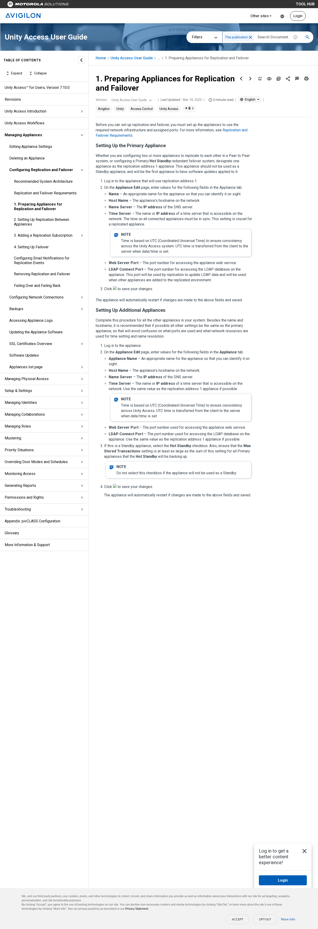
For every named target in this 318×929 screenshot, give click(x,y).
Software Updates (24, 355)
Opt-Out (265, 919)
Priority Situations (19, 450)
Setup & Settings (18, 390)
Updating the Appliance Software (36, 332)
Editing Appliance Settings (30, 146)
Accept (237, 919)
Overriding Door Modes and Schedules (36, 462)
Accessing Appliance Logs (31, 320)
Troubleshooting (18, 509)
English (282, 16)
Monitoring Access (20, 473)
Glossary (12, 533)
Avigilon (104, 109)
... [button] (158, 58)
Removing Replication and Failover (42, 274)
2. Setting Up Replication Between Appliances (41, 221)
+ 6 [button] (187, 108)
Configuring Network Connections (36, 297)
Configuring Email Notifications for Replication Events (41, 260)
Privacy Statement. (137, 908)
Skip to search (122, 5)
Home (101, 58)
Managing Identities (21, 402)
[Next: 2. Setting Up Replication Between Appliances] (250, 78)
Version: (102, 100)
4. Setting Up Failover (31, 247)
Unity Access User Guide (132, 58)
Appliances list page (26, 367)
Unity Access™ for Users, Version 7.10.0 (37, 87)
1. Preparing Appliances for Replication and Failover (38, 206)
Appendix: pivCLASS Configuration (32, 521)
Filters (197, 37)
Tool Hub (305, 4)
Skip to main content (88, 5)
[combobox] (131, 100)
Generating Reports (20, 485)
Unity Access (168, 109)
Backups (16, 309)
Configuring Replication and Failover (41, 170)
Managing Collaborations (25, 414)
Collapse (40, 73)
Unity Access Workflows (24, 123)
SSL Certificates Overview (30, 344)
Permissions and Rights (24, 497)
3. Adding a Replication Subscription (43, 235)
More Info (288, 919)
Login (297, 16)
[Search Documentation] (307, 37)
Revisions (13, 99)
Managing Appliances (23, 135)
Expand (16, 73)
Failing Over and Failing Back (37, 285)
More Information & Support (27, 545)
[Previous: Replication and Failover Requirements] (241, 78)
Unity (120, 109)
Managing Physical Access (27, 379)
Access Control (142, 109)
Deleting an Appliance (27, 158)
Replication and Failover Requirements (45, 193)
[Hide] (81, 60)
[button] (250, 37)
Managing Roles (18, 426)
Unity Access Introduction (25, 111)
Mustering (13, 438)
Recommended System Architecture (43, 181)
